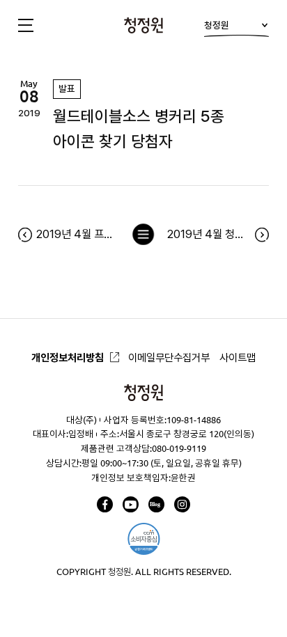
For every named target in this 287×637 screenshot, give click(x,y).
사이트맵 (237, 357)
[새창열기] (105, 504)
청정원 (216, 25)
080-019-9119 (179, 448)
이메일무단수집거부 (169, 357)
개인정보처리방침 (67, 357)
